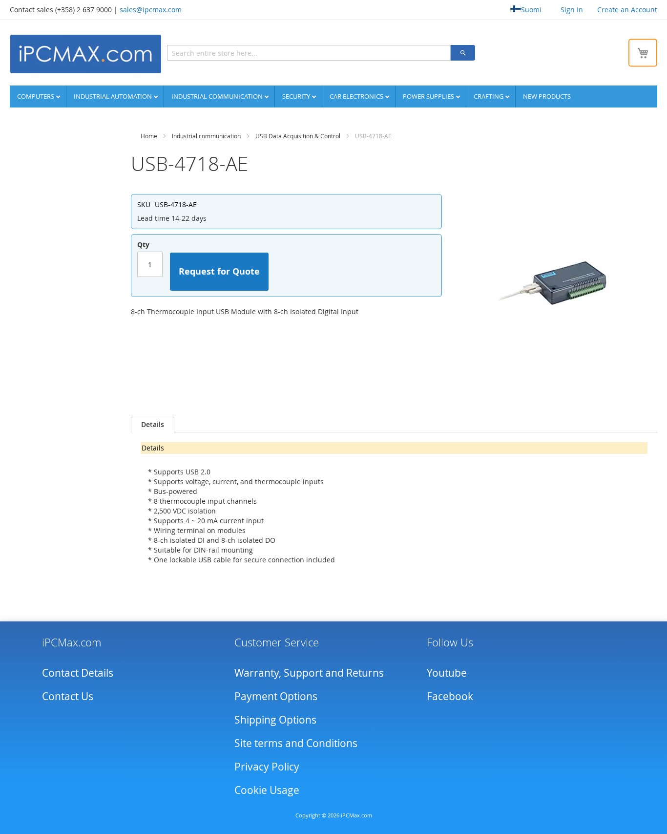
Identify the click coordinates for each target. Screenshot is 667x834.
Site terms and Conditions (295, 743)
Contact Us (67, 696)
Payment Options (275, 696)
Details (152, 424)
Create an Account (627, 9)
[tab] (152, 424)
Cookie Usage (266, 790)
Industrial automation (113, 96)
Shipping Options (275, 720)
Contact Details (77, 673)
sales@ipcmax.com (151, 9)
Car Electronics (357, 96)
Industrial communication (217, 96)
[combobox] (309, 53)
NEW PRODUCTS (547, 96)
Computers (36, 96)
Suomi (531, 9)
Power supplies (429, 96)
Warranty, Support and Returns (309, 673)
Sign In (572, 9)
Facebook (450, 696)
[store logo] (85, 54)
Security (297, 96)
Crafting (489, 96)
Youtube (447, 673)
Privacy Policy (266, 766)
